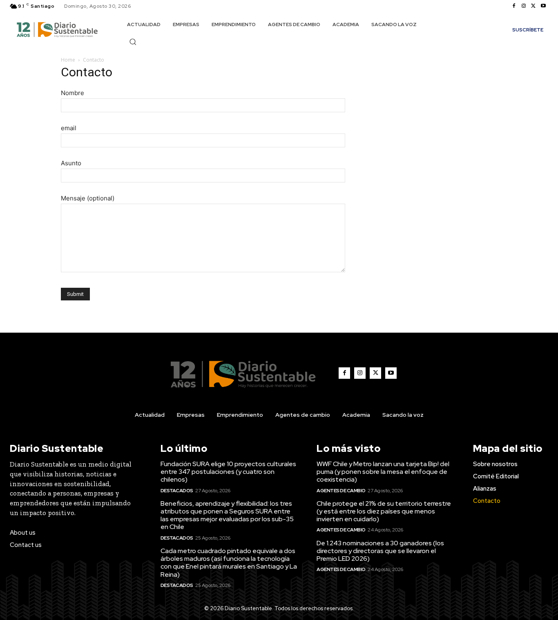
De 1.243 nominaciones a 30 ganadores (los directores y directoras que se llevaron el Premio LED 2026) (380, 551)
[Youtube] (543, 6)
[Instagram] (524, 6)
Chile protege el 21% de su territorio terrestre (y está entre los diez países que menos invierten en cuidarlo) (384, 511)
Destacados (177, 490)
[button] (132, 41)
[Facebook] (514, 6)
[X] (533, 6)
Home (68, 59)
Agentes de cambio (341, 490)
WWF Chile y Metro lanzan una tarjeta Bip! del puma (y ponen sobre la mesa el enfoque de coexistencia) (383, 472)
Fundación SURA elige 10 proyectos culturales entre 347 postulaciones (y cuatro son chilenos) (228, 472)
